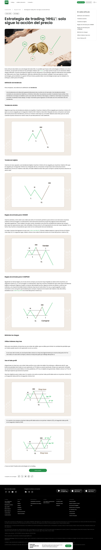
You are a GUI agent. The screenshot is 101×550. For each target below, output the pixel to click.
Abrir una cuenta (81, 2)
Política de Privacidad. (53, 546)
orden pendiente (35, 230)
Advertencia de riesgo (9, 538)
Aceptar (68, 546)
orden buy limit (18, 290)
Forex (41, 71)
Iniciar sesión (88, 2)
